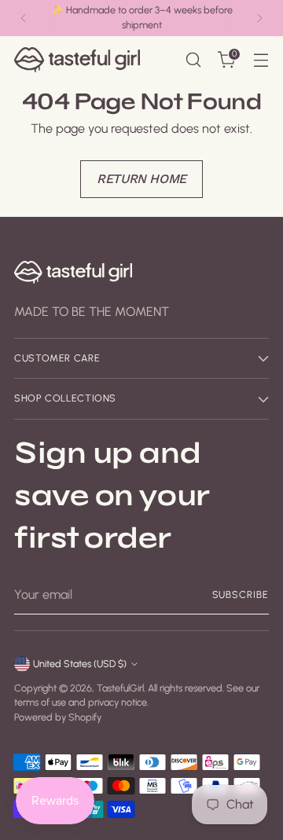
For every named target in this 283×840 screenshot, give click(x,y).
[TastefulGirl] (77, 59)
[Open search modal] (193, 60)
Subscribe (240, 594)
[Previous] (23, 18)
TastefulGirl (120, 688)
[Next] (259, 18)
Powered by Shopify (57, 717)
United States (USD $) (80, 663)
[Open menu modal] (260, 60)
